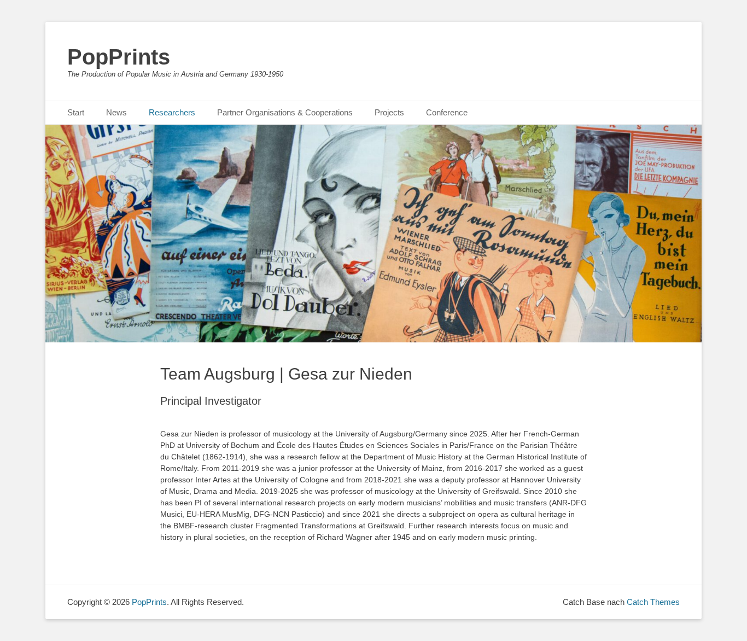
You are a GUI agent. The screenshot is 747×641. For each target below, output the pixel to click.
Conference (447, 112)
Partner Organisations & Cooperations (285, 112)
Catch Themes (653, 602)
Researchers (172, 112)
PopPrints (118, 57)
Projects (389, 112)
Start (75, 112)
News (116, 112)
